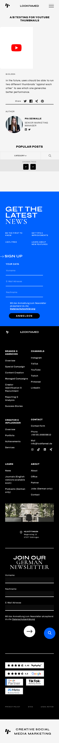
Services (9, 447)
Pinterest (36, 382)
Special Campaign (15, 366)
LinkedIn (35, 388)
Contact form (38, 426)
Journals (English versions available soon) (15, 479)
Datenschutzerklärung (22, 309)
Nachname (11, 292)
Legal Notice (47, 707)
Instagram (36, 358)
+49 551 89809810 (41, 435)
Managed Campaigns (16, 379)
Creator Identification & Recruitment (13, 388)
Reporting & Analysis (11, 398)
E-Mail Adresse (14, 281)
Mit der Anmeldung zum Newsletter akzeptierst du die (28, 306)
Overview (10, 360)
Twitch (34, 376)
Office (34, 476)
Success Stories (14, 406)
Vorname (10, 270)
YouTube (36, 370)
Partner (35, 483)
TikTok (34, 364)
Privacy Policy (12, 707)
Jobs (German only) (41, 489)
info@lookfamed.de (41, 443)
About (34, 470)
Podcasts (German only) (15, 490)
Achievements (13, 441)
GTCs (30, 707)
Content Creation (14, 373)
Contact (35, 495)
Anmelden (24, 315)
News (8, 470)
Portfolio (10, 435)
